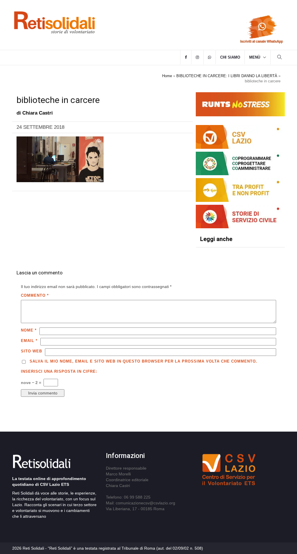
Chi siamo (230, 57)
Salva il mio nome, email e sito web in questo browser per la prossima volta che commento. (143, 361)
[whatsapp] (209, 57)
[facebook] (185, 57)
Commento (35, 295)
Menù (254, 57)
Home (167, 76)
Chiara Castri (37, 113)
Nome (29, 330)
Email (29, 340)
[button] (279, 58)
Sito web (31, 351)
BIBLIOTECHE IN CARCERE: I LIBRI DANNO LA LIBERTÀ (226, 76)
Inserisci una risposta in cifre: (59, 371)
